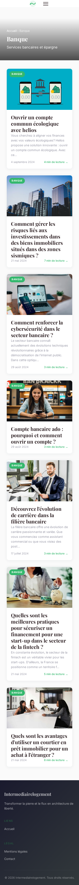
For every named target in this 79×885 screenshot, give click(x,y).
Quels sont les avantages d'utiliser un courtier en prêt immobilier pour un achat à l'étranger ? (39, 745)
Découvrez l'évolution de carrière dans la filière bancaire (36, 515)
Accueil (12, 30)
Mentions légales (15, 851)
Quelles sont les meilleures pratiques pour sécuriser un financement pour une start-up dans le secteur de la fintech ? (38, 631)
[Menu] (46, 3)
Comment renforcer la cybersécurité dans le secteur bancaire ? (37, 328)
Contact (9, 859)
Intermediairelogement (27, 794)
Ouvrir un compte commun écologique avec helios (35, 123)
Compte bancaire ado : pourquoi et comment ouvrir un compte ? (37, 435)
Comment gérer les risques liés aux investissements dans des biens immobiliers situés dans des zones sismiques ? (37, 239)
